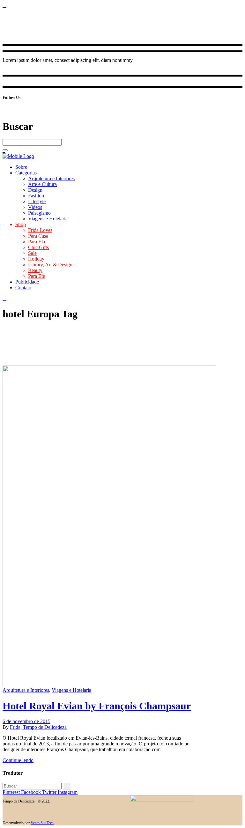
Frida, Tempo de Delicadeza (38, 727)
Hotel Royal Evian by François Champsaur (97, 706)
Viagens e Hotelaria (71, 690)
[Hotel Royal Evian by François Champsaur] (109, 684)
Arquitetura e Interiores (26, 690)
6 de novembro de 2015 (26, 721)
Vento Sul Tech (42, 823)
